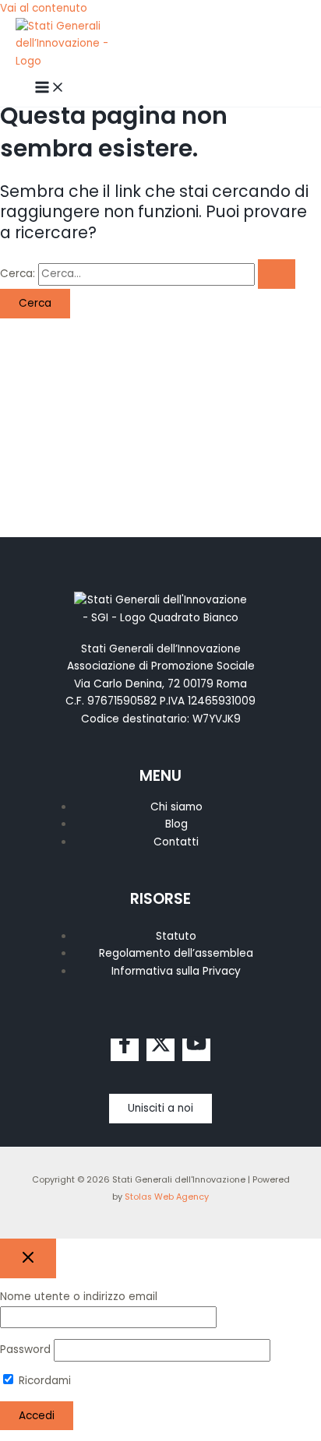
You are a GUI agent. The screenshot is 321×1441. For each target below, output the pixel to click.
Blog (176, 824)
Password (25, 1349)
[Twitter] (160, 1050)
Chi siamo (176, 807)
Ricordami (43, 1380)
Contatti (176, 842)
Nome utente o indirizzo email (78, 1296)
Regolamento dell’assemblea (176, 953)
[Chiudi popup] (28, 1258)
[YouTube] (196, 1050)
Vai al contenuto (43, 8)
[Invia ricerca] (276, 274)
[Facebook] (125, 1050)
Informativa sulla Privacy (176, 971)
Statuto (176, 936)
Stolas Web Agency (167, 1197)
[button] (160, 1108)
